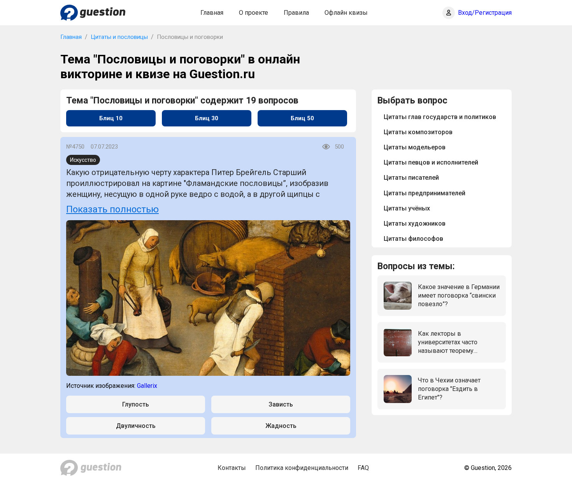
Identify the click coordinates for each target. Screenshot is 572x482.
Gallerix (147, 385)
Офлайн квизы (346, 12)
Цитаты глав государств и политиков (440, 117)
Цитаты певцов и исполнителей (431, 162)
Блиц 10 (111, 118)
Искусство (83, 160)
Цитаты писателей (411, 177)
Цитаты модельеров (415, 147)
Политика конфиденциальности (301, 467)
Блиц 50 (302, 118)
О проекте (253, 12)
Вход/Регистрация (485, 12)
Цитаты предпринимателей (424, 193)
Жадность (281, 425)
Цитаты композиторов (418, 132)
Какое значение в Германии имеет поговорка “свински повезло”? (459, 295)
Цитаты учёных (407, 208)
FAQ (363, 467)
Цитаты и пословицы (119, 36)
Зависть (280, 404)
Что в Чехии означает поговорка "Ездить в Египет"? (449, 389)
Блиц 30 (206, 118)
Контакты (232, 467)
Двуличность (136, 425)
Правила (296, 12)
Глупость (135, 404)
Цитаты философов (413, 238)
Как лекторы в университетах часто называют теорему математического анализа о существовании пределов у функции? (458, 343)
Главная (211, 12)
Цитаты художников (415, 223)
